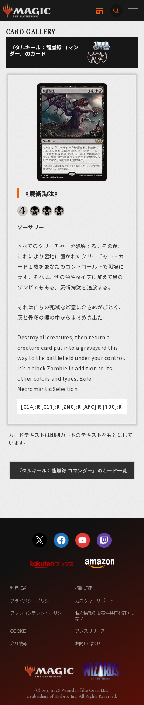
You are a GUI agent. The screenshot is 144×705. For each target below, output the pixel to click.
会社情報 (18, 643)
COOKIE (18, 631)
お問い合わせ (88, 643)
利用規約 (18, 588)
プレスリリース (89, 631)
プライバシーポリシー (31, 600)
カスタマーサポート (94, 600)
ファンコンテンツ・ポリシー (38, 613)
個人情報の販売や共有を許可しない (105, 616)
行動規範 (83, 588)
